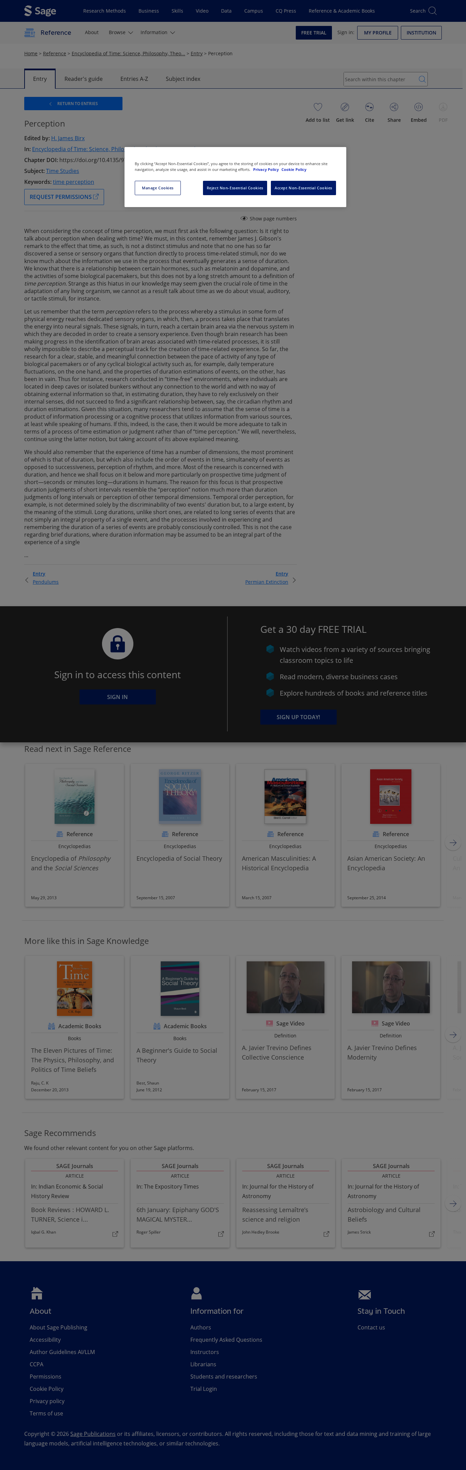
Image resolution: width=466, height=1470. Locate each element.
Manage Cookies (158, 187)
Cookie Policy (293, 169)
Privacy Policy (266, 169)
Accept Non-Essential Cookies (303, 187)
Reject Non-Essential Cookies (235, 187)
